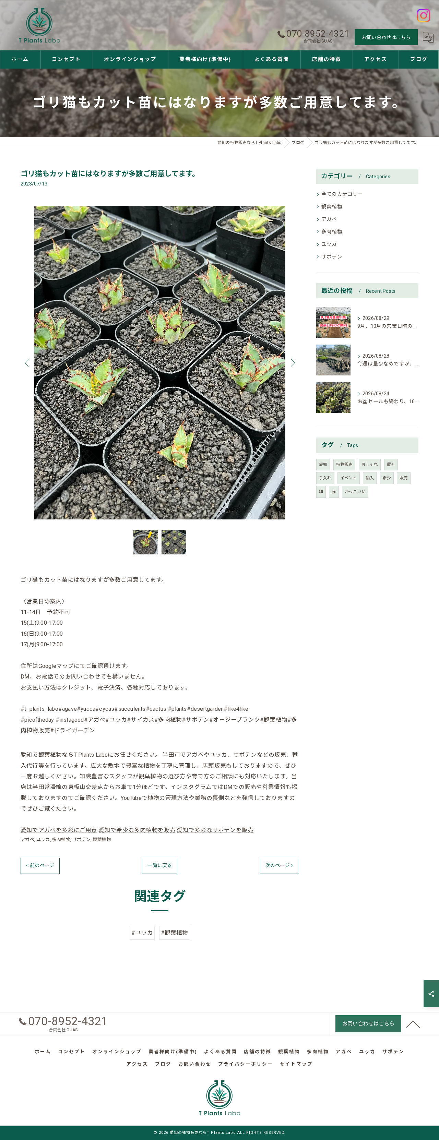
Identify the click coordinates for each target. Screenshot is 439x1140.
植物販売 (344, 464)
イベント (348, 478)
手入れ (325, 478)
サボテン (81, 839)
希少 (386, 478)
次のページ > (279, 865)
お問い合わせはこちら (386, 37)
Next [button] (292, 362)
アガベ (27, 839)
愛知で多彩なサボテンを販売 (215, 830)
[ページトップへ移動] (413, 1024)
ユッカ (43, 839)
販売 (404, 478)
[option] (160, 362)
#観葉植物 (174, 932)
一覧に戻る (159, 865)
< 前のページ (40, 865)
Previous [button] (27, 362)
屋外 (391, 464)
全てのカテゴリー (342, 194)
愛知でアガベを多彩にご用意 (59, 830)
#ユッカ (142, 932)
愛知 (323, 464)
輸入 (370, 478)
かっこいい (355, 491)
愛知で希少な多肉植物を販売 (137, 830)
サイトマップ (296, 1064)
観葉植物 (102, 839)
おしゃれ (369, 464)
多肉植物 (61, 839)
